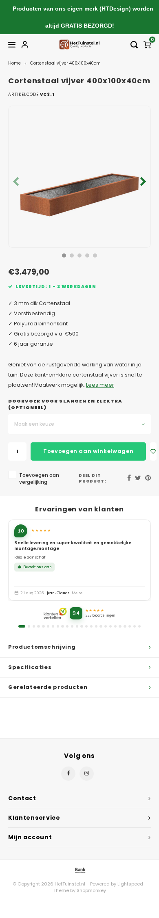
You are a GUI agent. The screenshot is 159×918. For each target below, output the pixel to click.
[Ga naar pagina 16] (96, 626)
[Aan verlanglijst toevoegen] (153, 451)
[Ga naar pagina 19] (110, 626)
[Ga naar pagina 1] (21, 626)
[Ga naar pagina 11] (72, 626)
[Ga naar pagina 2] (29, 626)
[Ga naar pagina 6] (48, 626)
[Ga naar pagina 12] (77, 626)
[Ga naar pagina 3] (34, 626)
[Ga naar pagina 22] (125, 626)
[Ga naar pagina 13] (81, 626)
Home (14, 63)
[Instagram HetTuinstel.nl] (87, 773)
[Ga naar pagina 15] (91, 626)
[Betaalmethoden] (79, 870)
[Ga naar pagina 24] (134, 626)
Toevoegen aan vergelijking (39, 478)
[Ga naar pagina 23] (129, 626)
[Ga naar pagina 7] (53, 626)
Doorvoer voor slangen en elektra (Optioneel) (65, 404)
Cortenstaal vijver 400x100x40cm (65, 63)
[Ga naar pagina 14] (86, 626)
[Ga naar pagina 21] (120, 626)
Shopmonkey (91, 890)
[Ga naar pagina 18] (105, 626)
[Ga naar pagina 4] (38, 626)
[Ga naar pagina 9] (62, 626)
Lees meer (100, 384)
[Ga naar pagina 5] (43, 626)
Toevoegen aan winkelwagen (88, 451)
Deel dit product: (93, 478)
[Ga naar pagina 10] (67, 626)
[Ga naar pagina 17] (100, 626)
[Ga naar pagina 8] (58, 626)
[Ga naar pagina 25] (139, 626)
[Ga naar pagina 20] (115, 626)
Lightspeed (130, 884)
